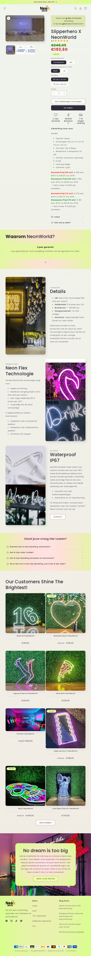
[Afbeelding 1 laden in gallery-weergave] (10, 50)
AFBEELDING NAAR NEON (41, 921)
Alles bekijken (45, 822)
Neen (55, 71)
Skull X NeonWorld (25, 809)
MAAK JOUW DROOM (45, 879)
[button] (4, 8)
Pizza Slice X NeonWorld (65, 693)
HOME (34, 906)
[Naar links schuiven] (40, 262)
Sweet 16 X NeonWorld (25, 636)
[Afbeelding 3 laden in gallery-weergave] (30, 50)
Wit (71, 62)
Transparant (58, 62)
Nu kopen (68, 108)
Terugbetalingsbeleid (38, 951)
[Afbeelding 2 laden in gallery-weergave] (20, 50)
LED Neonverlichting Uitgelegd (71, 932)
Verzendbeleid (71, 951)
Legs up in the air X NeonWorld (25, 693)
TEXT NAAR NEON (39, 916)
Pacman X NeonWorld (25, 734)
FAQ (34, 926)
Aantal (53, 89)
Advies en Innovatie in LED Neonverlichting (70, 907)
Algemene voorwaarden (56, 951)
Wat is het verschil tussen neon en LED (70, 925)
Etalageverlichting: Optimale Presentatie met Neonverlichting (71, 916)
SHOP (34, 911)
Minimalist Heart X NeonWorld (66, 636)
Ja (64, 71)
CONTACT (57, 517)
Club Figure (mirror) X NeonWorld (65, 809)
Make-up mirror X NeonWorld (65, 751)
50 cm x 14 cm (59, 79)
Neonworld (24, 951)
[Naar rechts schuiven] (50, 262)
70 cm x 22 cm (59, 84)
